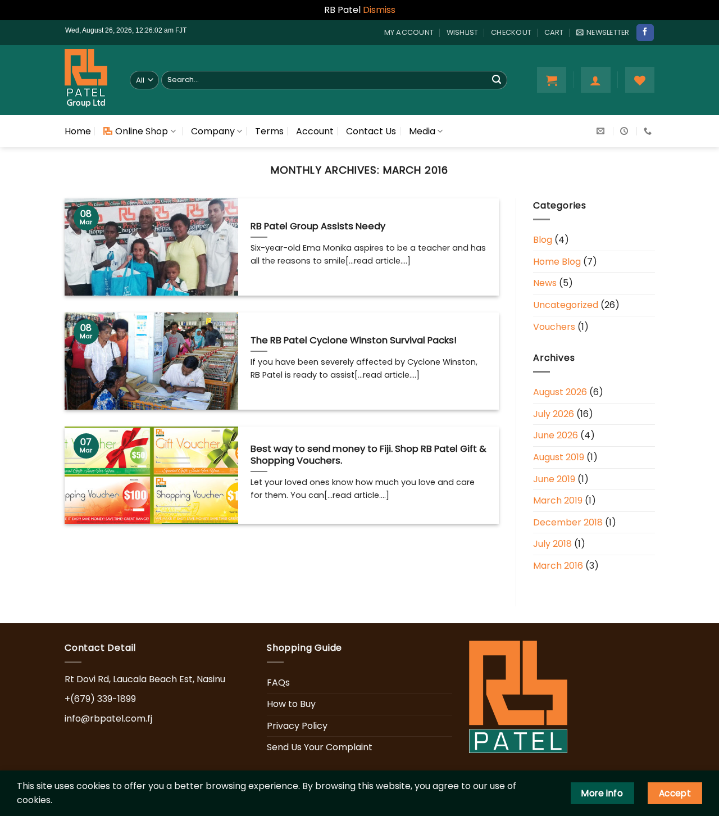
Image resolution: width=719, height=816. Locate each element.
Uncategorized (565, 304)
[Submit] (496, 79)
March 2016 (558, 565)
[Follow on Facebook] (644, 32)
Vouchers (554, 326)
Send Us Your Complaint (319, 747)
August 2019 (558, 457)
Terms (269, 131)
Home (78, 131)
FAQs (278, 682)
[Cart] (551, 80)
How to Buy (291, 703)
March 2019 (558, 500)
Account (315, 131)
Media (422, 131)
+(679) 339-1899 (100, 698)
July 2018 (552, 543)
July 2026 (553, 413)
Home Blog (557, 261)
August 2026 (560, 392)
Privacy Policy (297, 725)
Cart (554, 32)
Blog (542, 239)
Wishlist (463, 32)
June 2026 (555, 435)
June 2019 (554, 478)
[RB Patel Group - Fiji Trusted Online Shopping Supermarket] (89, 80)
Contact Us (371, 131)
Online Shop (141, 131)
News (545, 282)
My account (409, 32)
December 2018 (568, 522)
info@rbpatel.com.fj (108, 718)
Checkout (511, 32)
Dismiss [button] (379, 9)
